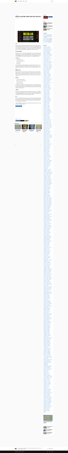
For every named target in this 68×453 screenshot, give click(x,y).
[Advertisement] (34, 8)
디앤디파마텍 (45, 87)
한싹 (47, 313)
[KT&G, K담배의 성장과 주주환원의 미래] (32, 127)
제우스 (44, 234)
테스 (46, 275)
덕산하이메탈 (49, 76)
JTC (47, 373)
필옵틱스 (45, 294)
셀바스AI (45, 150)
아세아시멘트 (47, 173)
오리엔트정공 (50, 201)
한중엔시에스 (49, 317)
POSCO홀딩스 (45, 395)
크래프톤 (50, 271)
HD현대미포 (50, 362)
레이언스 (48, 95)
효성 (49, 339)
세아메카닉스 (48, 146)
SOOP (48, 408)
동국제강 (45, 78)
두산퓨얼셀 (45, 86)
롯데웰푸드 (45, 100)
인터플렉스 (45, 229)
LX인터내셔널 (45, 391)
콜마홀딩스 (45, 271)
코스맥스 (45, 265)
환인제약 (47, 339)
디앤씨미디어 (49, 87)
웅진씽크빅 (48, 210)
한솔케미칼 (45, 313)
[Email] (27, 120)
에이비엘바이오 (45, 187)
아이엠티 (49, 178)
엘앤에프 (48, 196)
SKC (51, 405)
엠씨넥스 (47, 197)
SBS (50, 396)
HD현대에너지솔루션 (46, 363)
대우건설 (47, 68)
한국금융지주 (49, 302)
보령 (50, 119)
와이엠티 (45, 206)
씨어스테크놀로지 (45, 169)
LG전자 (47, 385)
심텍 (47, 164)
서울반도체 (45, 142)
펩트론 (44, 285)
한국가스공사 (45, 302)
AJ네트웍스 (45, 344)
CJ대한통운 (48, 349)
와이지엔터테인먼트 (49, 206)
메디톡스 (49, 109)
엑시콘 (48, 193)
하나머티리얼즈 (45, 298)
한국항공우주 (45, 308)
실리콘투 (45, 164)
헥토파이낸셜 (45, 326)
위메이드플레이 (45, 216)
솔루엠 (48, 151)
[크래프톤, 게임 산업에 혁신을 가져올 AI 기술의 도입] (39, 127)
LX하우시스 (49, 391)
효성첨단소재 (48, 340)
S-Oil (44, 396)
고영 (44, 50)
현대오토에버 (45, 331)
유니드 (50, 216)
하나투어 (49, 298)
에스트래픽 (49, 184)
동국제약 (48, 78)
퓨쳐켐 (44, 289)
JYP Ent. (45, 376)
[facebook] (49, 448)
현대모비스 (45, 330)
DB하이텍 (45, 353)
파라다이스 (45, 280)
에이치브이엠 (45, 188)
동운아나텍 (45, 82)
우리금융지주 (45, 207)
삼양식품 (50, 136)
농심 (47, 64)
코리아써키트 (45, 262)
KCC (44, 377)
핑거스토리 (48, 294)
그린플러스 (45, 53)
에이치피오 (49, 188)
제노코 (47, 233)
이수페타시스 (49, 225)
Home (47, 451)
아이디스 (50, 174)
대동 (44, 67)
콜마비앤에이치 (49, 270)
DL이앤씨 (49, 354)
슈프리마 (45, 155)
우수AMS (49, 207)
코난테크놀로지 (45, 261)
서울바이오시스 (48, 141)
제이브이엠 (47, 234)
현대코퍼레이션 (45, 335)
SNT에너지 (45, 408)
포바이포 (47, 285)
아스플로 (47, 174)
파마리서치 (48, 280)
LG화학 (48, 386)
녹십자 (49, 63)
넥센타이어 (47, 59)
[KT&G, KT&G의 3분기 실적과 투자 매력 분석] (18, 127)
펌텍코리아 (48, 284)
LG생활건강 (49, 382)
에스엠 (47, 183)
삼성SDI (48, 136)
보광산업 (48, 119)
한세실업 (45, 312)
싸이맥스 (50, 164)
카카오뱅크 (45, 253)
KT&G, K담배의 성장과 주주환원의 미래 (31, 130)
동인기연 (48, 82)
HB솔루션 (47, 358)
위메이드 (45, 215)
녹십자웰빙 (45, 64)
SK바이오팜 (50, 400)
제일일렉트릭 (48, 239)
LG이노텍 (45, 385)
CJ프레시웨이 (48, 350)
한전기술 (45, 316)
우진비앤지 (45, 210)
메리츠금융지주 (48, 110)
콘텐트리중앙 (45, 270)
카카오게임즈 (47, 252)
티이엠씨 (50, 279)
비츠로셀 (45, 127)
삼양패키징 (45, 137)
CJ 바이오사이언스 (46, 348)
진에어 (48, 248)
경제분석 (45, 49)
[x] (48, 448)
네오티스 (48, 58)
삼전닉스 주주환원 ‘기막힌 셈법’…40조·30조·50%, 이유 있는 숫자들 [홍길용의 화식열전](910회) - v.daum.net (47, 42)
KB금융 (48, 376)
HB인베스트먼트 (45, 359)
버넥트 (48, 118)
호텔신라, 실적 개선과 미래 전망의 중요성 (50, 29)
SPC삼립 (45, 409)
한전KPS (48, 316)
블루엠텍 (45, 123)
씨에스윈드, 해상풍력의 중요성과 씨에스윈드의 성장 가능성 (24, 131)
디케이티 (48, 91)
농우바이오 (50, 64)
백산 (46, 118)
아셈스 (50, 173)
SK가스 (46, 399)
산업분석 (48, 128)
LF (47, 381)
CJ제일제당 (45, 350)
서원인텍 (48, 142)
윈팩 (48, 216)
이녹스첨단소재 (45, 224)
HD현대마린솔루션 (46, 362)
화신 (44, 339)
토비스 (47, 276)
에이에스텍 (49, 187)
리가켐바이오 (45, 105)
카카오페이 (48, 253)
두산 (50, 82)
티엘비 (47, 279)
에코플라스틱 (49, 192)
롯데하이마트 (45, 104)
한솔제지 (48, 312)
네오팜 (50, 58)
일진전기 (45, 230)
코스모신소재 (45, 266)
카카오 (44, 252)
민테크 (48, 114)
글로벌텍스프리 (48, 53)
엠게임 (44, 197)
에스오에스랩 (50, 183)
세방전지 (45, 146)
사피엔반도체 (45, 128)
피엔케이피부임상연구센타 (46, 293)
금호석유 (50, 54)
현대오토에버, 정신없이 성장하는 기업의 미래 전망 (49, 23)
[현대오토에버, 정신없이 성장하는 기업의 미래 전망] (45, 24)
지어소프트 (50, 247)
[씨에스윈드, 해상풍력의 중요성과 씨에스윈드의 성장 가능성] (25, 127)
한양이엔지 (50, 313)
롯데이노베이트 (48, 100)
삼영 (47, 137)
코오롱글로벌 (45, 267)
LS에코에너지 (45, 390)
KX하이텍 (45, 381)
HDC (44, 367)
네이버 (44, 59)
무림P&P (45, 113)
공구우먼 (49, 50)
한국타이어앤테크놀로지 (46, 307)
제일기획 (45, 239)
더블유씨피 (49, 73)
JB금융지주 (45, 373)
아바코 (44, 173)
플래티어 (50, 289)
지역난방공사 (45, 248)
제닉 (49, 233)
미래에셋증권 (45, 114)
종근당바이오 (45, 242)
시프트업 (45, 160)
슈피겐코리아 (48, 155)
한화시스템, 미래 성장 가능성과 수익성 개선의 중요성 (50, 26)
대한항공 (48, 72)
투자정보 (50, 276)
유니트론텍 (45, 219)
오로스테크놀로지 (45, 201)
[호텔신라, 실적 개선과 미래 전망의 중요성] (45, 29)
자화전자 (48, 230)
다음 (15, 145)
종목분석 (48, 242)
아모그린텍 (49, 170)
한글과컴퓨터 (49, 308)
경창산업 (48, 49)
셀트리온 (48, 150)
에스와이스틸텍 (45, 184)
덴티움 (48, 77)
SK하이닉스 (48, 405)
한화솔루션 (49, 321)
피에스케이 (47, 290)
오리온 (44, 202)
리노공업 (48, 105)
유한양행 (50, 220)
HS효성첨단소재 (45, 372)
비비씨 (50, 123)
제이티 (49, 238)
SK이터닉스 (45, 404)
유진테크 (48, 220)
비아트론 (48, 124)
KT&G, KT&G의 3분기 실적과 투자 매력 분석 (17, 131)
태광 (44, 275)
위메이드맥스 (48, 215)
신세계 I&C (50, 160)
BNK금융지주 (48, 345)
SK (44, 399)
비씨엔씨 (45, 124)
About (49, 451)
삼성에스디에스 (45, 132)
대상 (44, 68)
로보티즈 (48, 96)
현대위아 (48, 331)
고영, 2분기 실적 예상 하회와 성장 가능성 (50, 427)
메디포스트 (45, 110)
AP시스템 (48, 344)
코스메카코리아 (48, 265)
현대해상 (49, 335)
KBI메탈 (50, 376)
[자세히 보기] (29, 120)
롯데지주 (48, 101)
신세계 (47, 160)
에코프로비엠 (45, 192)
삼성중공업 (48, 133)
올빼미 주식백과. (18, 451)
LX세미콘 (49, 390)
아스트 (44, 174)
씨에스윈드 (50, 169)
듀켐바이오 (48, 86)
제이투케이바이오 (45, 238)
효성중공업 (45, 340)
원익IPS (49, 211)
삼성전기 (49, 132)
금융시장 (45, 54)
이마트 (48, 224)
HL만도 (50, 368)
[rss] (52, 448)
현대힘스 (45, 336)
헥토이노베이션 (48, 325)
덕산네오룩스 (45, 76)
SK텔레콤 (45, 405)
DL (46, 354)
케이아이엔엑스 (45, 256)
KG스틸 (50, 377)
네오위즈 (45, 58)
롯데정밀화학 (45, 101)
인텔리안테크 (48, 229)
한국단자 (45, 303)
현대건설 (48, 326)
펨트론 (50, 284)
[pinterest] (51, 448)
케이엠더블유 (48, 257)
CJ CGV (50, 348)
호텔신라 (48, 336)
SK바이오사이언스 (45, 400)
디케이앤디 (45, 91)
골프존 (46, 50)
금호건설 (48, 54)
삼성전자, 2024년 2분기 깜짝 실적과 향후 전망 (49, 430)
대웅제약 (50, 68)
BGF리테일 (45, 345)
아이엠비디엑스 (45, 178)
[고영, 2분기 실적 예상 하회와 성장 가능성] (45, 427)
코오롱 (48, 266)
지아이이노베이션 (45, 247)
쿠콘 (47, 271)
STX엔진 (48, 409)
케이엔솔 (49, 256)
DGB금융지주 (48, 353)
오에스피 (50, 202)
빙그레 (47, 127)
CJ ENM (45, 349)
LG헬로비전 (45, 386)
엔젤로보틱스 (45, 196)
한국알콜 (50, 303)
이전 (40, 145)
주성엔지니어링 (45, 243)
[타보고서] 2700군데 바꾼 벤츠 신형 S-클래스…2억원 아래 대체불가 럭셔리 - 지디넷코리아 (47, 37)
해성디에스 (45, 325)
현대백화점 (48, 330)
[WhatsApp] (25, 120)
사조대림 (50, 127)
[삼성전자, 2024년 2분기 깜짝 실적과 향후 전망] (45, 430)
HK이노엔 (45, 368)
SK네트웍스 (49, 399)
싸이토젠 (45, 165)
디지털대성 (45, 90)
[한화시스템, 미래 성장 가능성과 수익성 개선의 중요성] (45, 26)
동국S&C (51, 78)
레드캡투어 (45, 95)
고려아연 (50, 49)
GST (44, 358)
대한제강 (45, 72)
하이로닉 (45, 299)
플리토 (44, 290)
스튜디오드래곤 (49, 156)
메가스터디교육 (45, 109)
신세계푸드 (50, 161)
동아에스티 (45, 81)
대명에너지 (47, 67)
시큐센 (48, 159)
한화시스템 (45, 322)
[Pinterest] (26, 120)
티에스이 (45, 279)
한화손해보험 (45, 321)
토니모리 (45, 276)
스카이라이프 (45, 156)
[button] (51, 1)
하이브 (47, 299)
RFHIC (49, 395)
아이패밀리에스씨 (50, 179)
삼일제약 (50, 137)
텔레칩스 (49, 275)
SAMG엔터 (47, 396)
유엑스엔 (45, 220)
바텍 (44, 118)
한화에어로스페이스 (49, 322)
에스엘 (44, 183)
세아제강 (49, 147)
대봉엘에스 (50, 67)
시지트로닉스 (45, 159)
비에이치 (50, 124)
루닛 (48, 104)
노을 (47, 63)
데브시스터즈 (45, 77)
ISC (48, 372)
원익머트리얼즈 (45, 211)
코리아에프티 (49, 262)
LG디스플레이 (45, 382)
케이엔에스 (45, 257)
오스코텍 (47, 202)
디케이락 (48, 90)
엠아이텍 (50, 197)
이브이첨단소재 (45, 225)
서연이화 (45, 141)
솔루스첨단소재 (45, 151)
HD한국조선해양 (50, 359)
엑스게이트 (45, 193)
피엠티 (51, 293)
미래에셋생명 (48, 113)
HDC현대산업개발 (48, 367)
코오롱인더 (49, 267)
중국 (48, 243)
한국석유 (48, 303)
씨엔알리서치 (45, 170)
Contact (52, 451)
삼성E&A (45, 136)
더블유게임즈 (45, 73)
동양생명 (48, 81)
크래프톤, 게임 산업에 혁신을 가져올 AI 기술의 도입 (38, 131)
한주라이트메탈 (45, 317)
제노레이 (45, 233)
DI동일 (44, 354)
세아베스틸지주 (45, 147)
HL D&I (48, 368)
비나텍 (47, 123)
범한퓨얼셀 (45, 119)
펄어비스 (45, 284)
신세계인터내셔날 (45, 161)
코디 (48, 261)
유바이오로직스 (48, 219)
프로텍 (47, 289)
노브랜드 (45, 63)
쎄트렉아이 (48, 165)
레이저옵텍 (45, 96)
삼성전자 (45, 133)
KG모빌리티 (47, 377)
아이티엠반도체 (45, 179)
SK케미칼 (48, 404)
